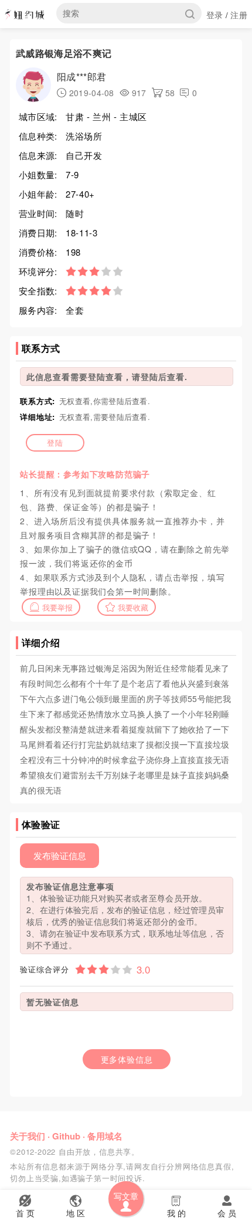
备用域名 (104, 1136)
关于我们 (27, 1136)
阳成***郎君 (81, 76)
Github (66, 1136)
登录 (214, 15)
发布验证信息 (59, 855)
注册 (238, 15)
